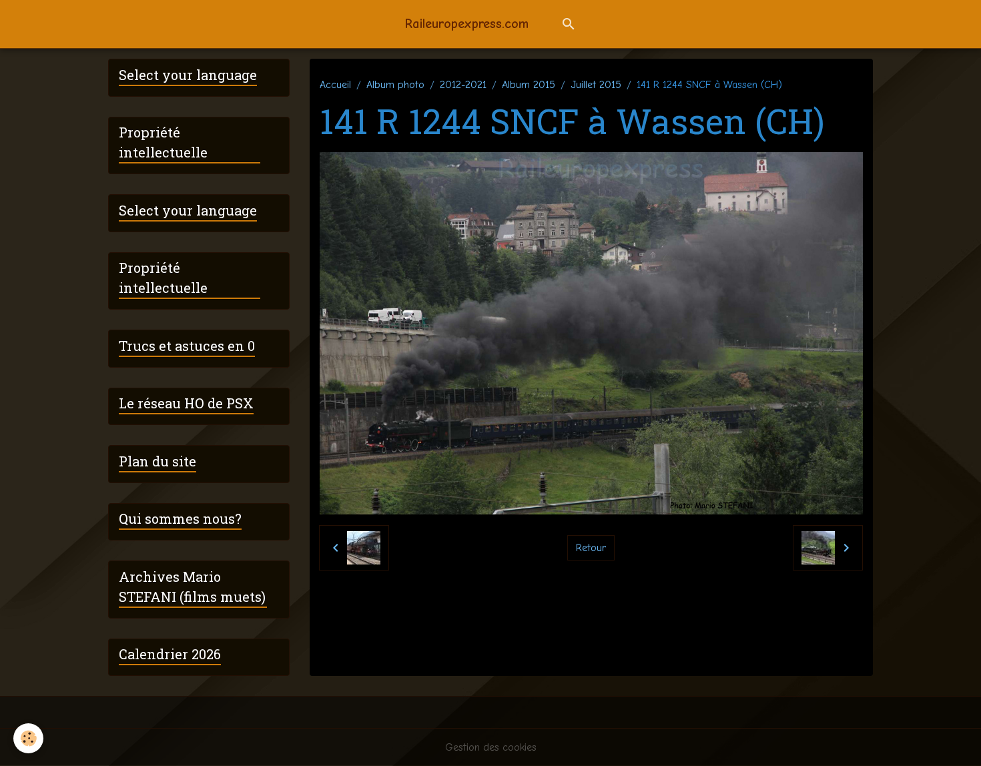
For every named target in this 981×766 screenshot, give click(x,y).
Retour (591, 548)
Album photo (395, 85)
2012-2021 (463, 85)
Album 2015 (528, 85)
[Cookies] (28, 738)
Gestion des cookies (491, 747)
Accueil (335, 85)
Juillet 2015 (596, 85)
